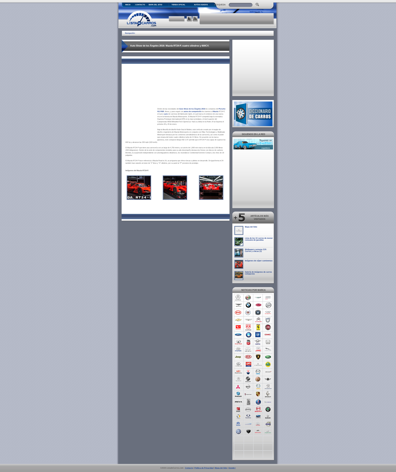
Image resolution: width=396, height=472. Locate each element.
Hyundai (238, 349)
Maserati (248, 372)
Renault (268, 394)
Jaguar (268, 349)
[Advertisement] (237, 18)
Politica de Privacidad (203, 468)
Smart (238, 416)
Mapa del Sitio (251, 227)
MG (258, 379)
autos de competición (192, 111)
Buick (268, 305)
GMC (268, 334)
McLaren (268, 372)
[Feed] (195, 19)
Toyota (258, 423)
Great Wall (238, 342)
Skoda (268, 409)
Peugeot (268, 386)
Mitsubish (238, 386)
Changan (258, 312)
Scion (248, 409)
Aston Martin (258, 297)
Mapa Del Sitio (155, 5)
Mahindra (238, 372)
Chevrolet (238, 320)
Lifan (248, 364)
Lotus (268, 364)
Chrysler (248, 320)
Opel (258, 386)
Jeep (238, 357)
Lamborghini (258, 357)
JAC (258, 349)
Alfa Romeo (248, 297)
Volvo (268, 423)
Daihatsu (238, 327)
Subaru (258, 416)
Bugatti (258, 305)
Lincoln (258, 364)
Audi (268, 297)
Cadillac (248, 312)
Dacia (268, 320)
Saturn (238, 409)
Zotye (258, 431)
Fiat (268, 327)
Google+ (232, 468)
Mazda (258, 372)
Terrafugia (248, 423)
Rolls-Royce (248, 401)
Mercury (248, 379)
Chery (268, 312)
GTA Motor (248, 342)
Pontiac (248, 394)
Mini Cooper (268, 379)
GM (258, 334)
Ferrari (258, 327)
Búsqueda (220, 5)
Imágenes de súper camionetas (259, 261)
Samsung (268, 401)
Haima (258, 342)
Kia (248, 357)
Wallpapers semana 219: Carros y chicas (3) (256, 250)
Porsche (258, 394)
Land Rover (268, 357)
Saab (258, 401)
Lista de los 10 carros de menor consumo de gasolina (259, 239)
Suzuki (268, 416)
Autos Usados (201, 5)
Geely (248, 334)
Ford (238, 334)
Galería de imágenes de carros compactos (258, 273)
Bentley (238, 305)
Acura (238, 297)
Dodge (248, 327)
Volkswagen (238, 431)
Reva (238, 401)
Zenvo (248, 431)
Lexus (238, 364)
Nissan (248, 386)
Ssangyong (248, 416)
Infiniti (248, 349)
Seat (258, 409)
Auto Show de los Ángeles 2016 (192, 109)
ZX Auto (268, 431)
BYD (238, 312)
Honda (268, 342)
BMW (248, 305)
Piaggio (238, 394)
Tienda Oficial (178, 5)
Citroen (258, 320)
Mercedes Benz (238, 379)
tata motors (238, 423)
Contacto (140, 5)
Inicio (128, 5)
